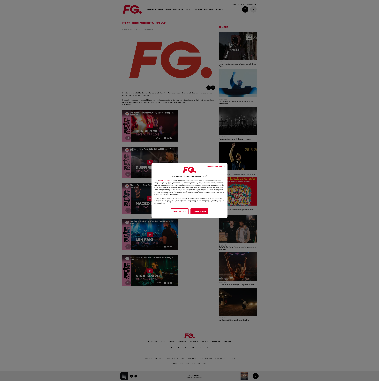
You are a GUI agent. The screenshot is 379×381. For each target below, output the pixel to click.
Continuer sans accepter (216, 166)
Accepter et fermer (199, 211)
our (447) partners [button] (164, 180)
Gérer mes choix (180, 211)
